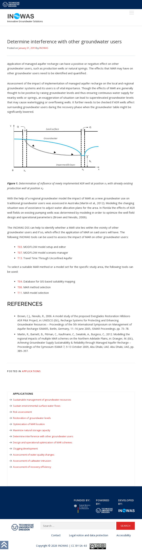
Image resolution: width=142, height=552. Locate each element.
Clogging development (25, 448)
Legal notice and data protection (88, 535)
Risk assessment (22, 412)
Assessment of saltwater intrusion (32, 460)
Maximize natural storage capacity (31, 430)
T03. (20, 247)
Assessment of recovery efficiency (32, 467)
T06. (20, 287)
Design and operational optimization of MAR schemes (42, 442)
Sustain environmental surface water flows (36, 405)
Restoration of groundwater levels (32, 418)
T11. (20, 293)
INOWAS (43, 48)
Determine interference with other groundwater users (43, 436)
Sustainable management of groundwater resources (42, 399)
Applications (31, 371)
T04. (20, 281)
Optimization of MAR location (29, 424)
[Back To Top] (4, 545)
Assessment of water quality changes (33, 454)
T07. (20, 252)
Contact (56, 535)
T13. (20, 258)
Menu (131, 12)
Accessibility (123, 535)
